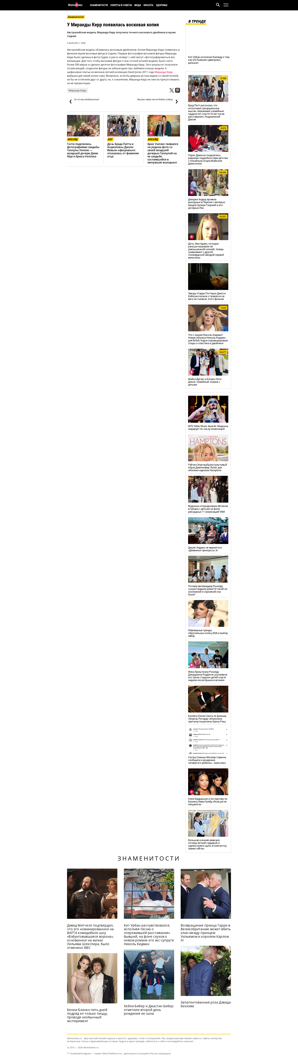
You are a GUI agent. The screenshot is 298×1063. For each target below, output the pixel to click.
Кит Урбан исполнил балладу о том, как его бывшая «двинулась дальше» (209, 59)
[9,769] (208, 101)
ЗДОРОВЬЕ (161, 5)
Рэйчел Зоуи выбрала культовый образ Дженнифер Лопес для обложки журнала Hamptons (207, 467)
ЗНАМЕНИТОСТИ (99, 5)
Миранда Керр (163, 72)
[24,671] (208, 374)
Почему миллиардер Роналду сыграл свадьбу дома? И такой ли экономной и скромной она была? (207, 590)
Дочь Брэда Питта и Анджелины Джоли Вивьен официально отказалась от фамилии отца (123, 150)
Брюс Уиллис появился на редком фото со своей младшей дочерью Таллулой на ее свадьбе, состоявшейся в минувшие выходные (162, 153)
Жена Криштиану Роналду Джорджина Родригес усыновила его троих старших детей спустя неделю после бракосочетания (207, 676)
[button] (220, 5)
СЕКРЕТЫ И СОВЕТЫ (121, 5)
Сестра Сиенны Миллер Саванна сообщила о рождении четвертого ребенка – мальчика (207, 760)
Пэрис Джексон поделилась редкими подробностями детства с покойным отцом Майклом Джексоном (208, 159)
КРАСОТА (148, 5)
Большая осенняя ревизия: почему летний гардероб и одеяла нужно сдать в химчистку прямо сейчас (207, 844)
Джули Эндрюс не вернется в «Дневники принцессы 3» (205, 549)
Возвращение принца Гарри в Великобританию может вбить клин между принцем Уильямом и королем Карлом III (206, 932)
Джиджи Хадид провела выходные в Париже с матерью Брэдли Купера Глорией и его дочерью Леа (206, 203)
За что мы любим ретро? (84, 101)
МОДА (137, 5)
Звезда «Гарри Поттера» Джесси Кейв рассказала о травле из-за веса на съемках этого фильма (207, 296)
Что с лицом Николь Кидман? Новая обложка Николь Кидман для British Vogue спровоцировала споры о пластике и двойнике (208, 339)
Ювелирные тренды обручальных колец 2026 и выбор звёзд (208, 633)
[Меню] (226, 5)
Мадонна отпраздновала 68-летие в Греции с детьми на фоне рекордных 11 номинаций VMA (208, 508)
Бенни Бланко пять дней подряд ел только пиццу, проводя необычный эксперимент (87, 1015)
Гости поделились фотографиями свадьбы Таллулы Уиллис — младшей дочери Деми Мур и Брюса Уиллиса (83, 150)
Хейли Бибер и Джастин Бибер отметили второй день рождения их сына (148, 1010)
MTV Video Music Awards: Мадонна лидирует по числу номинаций (208, 427)
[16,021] (208, 239)
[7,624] (208, 330)
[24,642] (208, 195)
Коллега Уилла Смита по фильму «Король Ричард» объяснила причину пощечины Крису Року (207, 718)
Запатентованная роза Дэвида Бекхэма (206, 1004)
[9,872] (208, 151)
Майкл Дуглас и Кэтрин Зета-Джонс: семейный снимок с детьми (205, 381)
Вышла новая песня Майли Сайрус (158, 101)
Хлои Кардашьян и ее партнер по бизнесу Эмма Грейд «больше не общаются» (207, 801)
